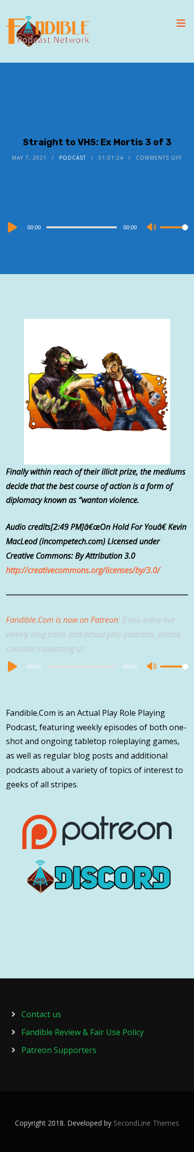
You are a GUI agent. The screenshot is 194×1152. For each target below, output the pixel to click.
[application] (97, 227)
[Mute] (152, 228)
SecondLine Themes (146, 1123)
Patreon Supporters (59, 1050)
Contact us (41, 1014)
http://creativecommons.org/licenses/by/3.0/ (83, 570)
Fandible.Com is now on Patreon (62, 619)
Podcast (72, 157)
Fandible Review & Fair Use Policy (82, 1032)
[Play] (11, 227)
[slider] (174, 235)
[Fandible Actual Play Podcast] (48, 31)
